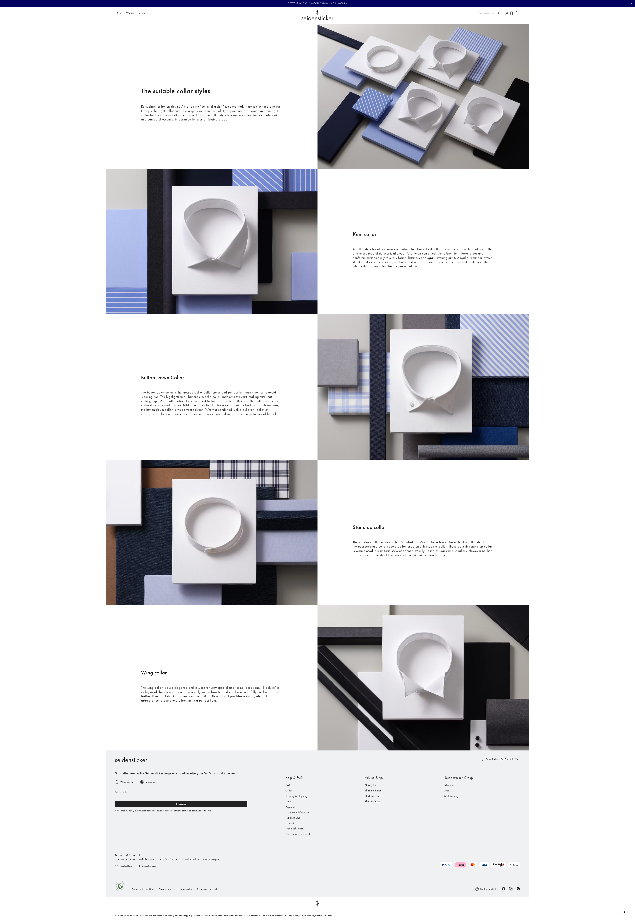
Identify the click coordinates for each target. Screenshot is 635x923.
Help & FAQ (294, 778)
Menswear (151, 782)
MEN (333, 3)
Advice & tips (374, 778)
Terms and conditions (143, 889)
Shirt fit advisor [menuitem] (373, 790)
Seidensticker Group (458, 778)
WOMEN (342, 3)
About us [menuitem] (449, 785)
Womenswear (127, 782)
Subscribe (181, 803)
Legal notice (186, 889)
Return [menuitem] (288, 801)
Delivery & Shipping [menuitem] (296, 796)
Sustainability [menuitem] (451, 796)
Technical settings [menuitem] (295, 828)
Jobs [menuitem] (446, 790)
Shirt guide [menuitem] (371, 785)
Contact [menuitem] (289, 823)
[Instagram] (510, 888)
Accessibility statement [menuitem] (297, 834)
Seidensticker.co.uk (207, 889)
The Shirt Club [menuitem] (293, 817)
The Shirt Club (512, 759)
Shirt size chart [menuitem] (373, 796)
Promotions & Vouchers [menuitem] (298, 812)
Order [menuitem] (288, 790)
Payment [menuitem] (290, 806)
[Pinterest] (518, 888)
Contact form (126, 865)
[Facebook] (503, 888)
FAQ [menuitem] (287, 785)
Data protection (167, 889)
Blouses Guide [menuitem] (373, 801)
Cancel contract (149, 865)
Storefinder (492, 759)
